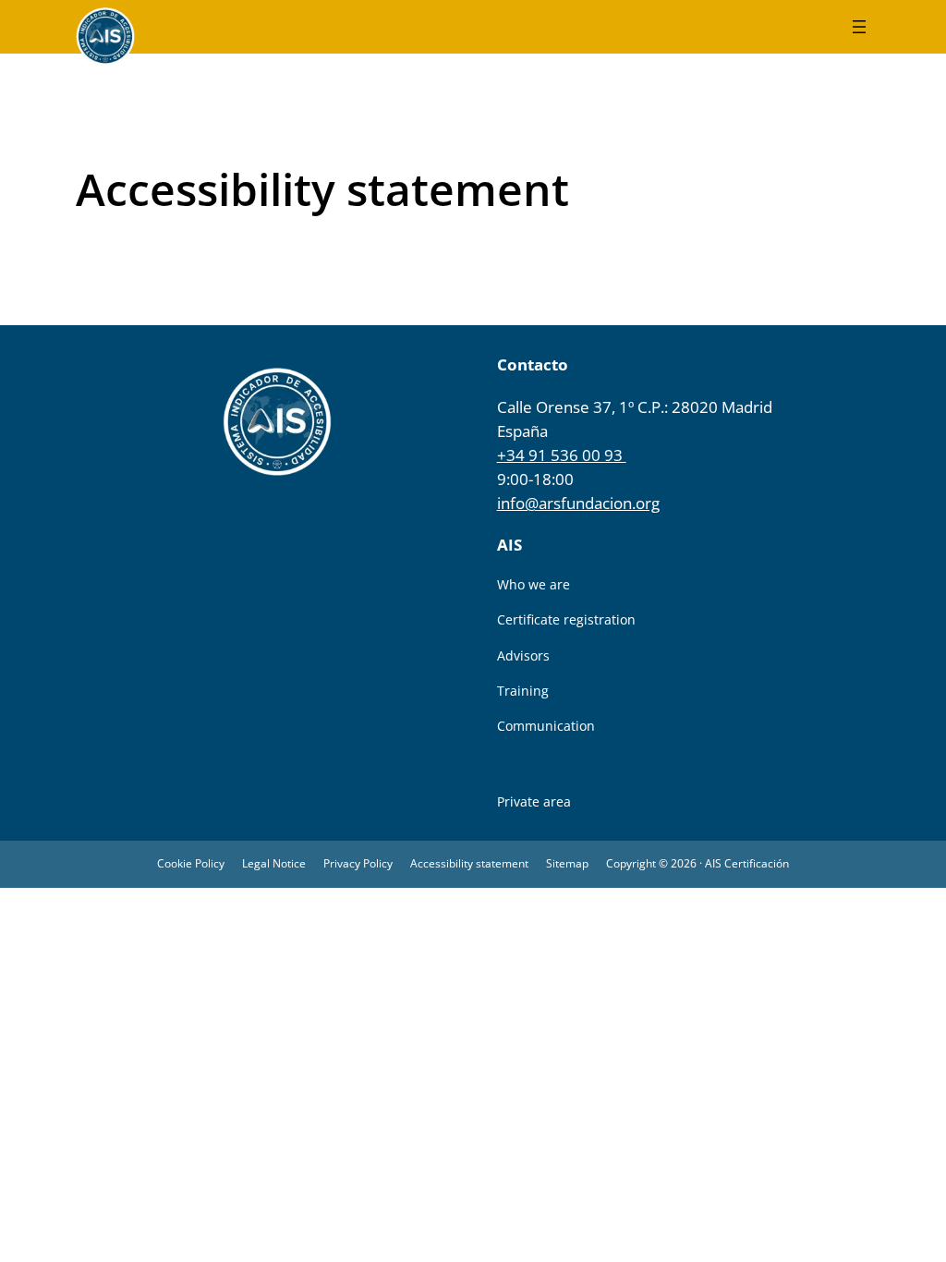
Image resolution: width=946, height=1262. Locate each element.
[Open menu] (859, 27)
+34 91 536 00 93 (561, 455)
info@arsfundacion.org (578, 503)
